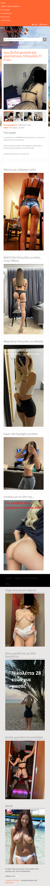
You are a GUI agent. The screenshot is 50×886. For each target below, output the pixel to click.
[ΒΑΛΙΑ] (25, 836)
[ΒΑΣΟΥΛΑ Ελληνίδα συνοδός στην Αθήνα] (24, 299)
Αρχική (4, 45)
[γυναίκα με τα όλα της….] (24, 535)
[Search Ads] (45, 39)
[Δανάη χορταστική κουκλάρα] (25, 770)
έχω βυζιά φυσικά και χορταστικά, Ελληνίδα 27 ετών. (23, 56)
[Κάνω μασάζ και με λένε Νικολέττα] (25, 695)
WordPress (9, 883)
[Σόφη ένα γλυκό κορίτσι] (25, 620)
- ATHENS (11, 45)
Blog (8, 584)
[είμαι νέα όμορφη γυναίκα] (24, 463)
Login (36, 24)
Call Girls (19, 45)
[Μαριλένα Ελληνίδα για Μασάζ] (24, 385)
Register (44, 24)
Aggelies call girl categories (26, 578)
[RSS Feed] (17, 876)
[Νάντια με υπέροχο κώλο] (24, 211)
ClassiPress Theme (12, 880)
